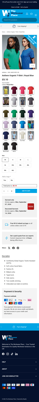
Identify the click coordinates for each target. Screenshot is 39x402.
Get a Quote (24, 7)
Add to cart (26, 191)
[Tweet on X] (9, 248)
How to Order (15, 7)
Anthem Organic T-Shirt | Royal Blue (16, 31)
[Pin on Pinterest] (18, 248)
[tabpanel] (19, 272)
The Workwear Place (11, 399)
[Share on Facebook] (13, 248)
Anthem (4, 72)
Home (3, 31)
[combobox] (19, 20)
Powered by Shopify (21, 399)
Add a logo (6, 177)
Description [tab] (6, 256)
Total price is (10, 186)
